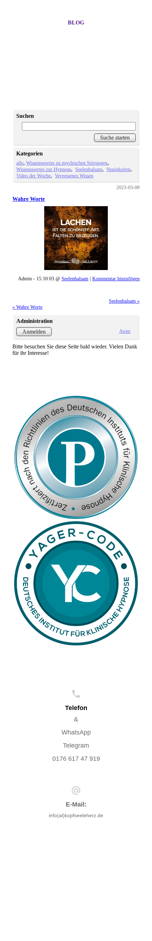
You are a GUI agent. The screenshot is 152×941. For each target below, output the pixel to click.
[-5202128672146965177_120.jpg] (76, 238)
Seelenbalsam (88, 169)
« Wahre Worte (27, 307)
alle (19, 163)
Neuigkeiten (118, 169)
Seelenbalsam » (124, 301)
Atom (124, 331)
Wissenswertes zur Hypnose (43, 169)
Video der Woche (33, 175)
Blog (76, 23)
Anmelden (34, 332)
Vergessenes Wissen (74, 175)
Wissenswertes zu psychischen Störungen (66, 163)
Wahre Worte (28, 199)
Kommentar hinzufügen (116, 278)
